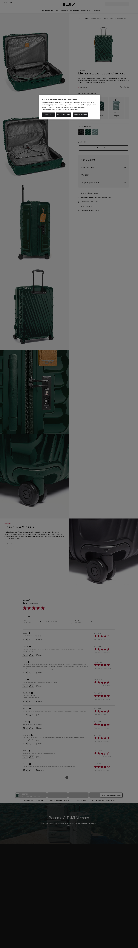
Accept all (48, 114)
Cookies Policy (73, 109)
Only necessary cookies (63, 114)
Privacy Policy (61, 109)
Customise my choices (80, 114)
